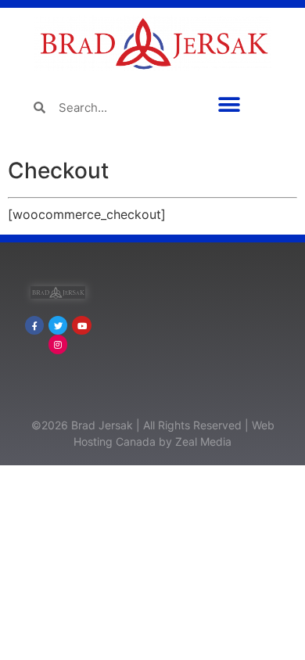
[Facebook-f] (34, 325)
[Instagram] (57, 344)
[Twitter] (57, 325)
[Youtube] (81, 325)
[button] (228, 104)
